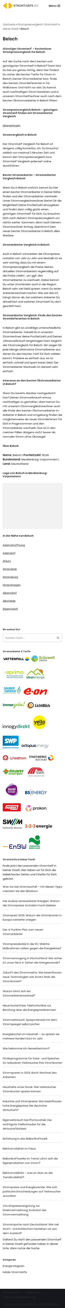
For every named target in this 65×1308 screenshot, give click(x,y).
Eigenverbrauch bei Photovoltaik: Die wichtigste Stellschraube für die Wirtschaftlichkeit (27, 1124)
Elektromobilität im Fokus (19, 1148)
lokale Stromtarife (15, 1272)
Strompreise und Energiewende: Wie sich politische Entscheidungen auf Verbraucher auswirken (32, 1191)
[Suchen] (58, 638)
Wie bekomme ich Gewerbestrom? (26, 1048)
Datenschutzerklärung (19, 1297)
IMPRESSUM (32, 1304)
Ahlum (7, 561)
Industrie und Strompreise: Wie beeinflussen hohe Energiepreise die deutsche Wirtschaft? (32, 1105)
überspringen (11, 125)
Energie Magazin (13, 1266)
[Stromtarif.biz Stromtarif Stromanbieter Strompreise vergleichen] (22, 6)
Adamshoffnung (14, 545)
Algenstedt (10, 609)
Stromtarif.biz (14, 1304)
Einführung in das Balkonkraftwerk (25, 1138)
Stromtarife (11, 1292)
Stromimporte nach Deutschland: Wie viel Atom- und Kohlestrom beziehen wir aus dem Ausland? (31, 1229)
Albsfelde (9, 601)
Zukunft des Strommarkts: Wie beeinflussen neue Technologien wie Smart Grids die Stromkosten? (32, 977)
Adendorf (9, 553)
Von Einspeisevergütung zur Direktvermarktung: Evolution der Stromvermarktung (24, 1210)
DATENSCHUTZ (51, 1304)
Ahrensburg (10, 577)
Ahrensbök (10, 569)
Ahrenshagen (12, 585)
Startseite (9, 24)
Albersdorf (10, 593)
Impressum (33, 1292)
